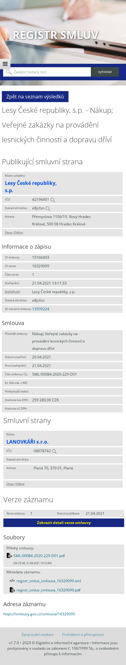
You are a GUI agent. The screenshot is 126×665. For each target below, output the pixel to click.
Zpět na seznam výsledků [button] (35, 96)
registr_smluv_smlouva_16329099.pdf (48, 590)
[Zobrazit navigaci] (5, 64)
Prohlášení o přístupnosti (83, 634)
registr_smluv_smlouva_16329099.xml (49, 581)
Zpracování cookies (37, 634)
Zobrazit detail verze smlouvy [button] (64, 522)
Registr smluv (55, 34)
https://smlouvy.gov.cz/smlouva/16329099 (39, 614)
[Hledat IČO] (52, 199)
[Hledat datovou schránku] (47, 208)
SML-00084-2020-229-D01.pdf (39, 555)
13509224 (40, 309)
